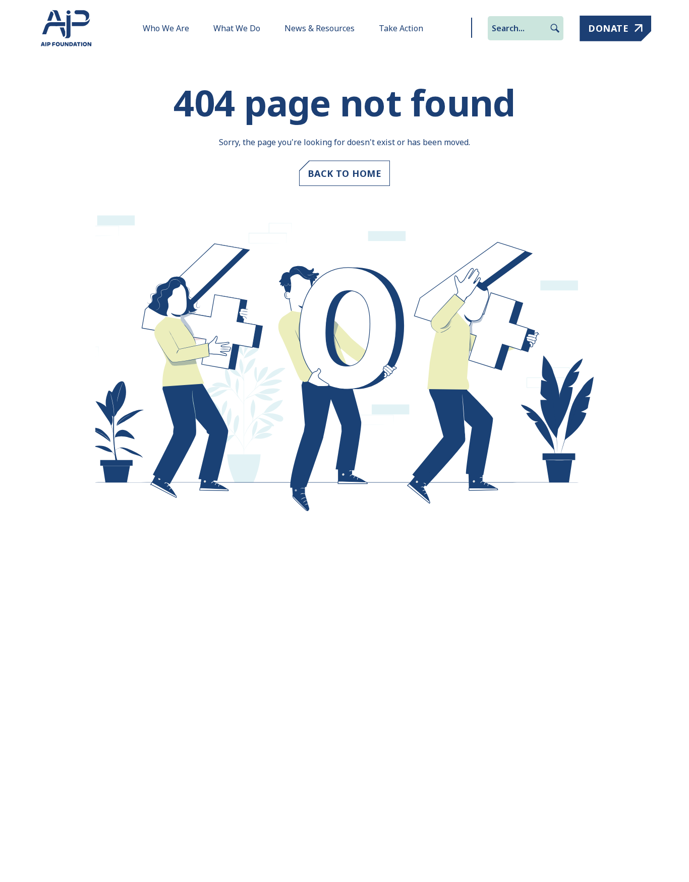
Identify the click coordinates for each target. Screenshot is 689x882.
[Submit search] (554, 28)
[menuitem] (166, 28)
